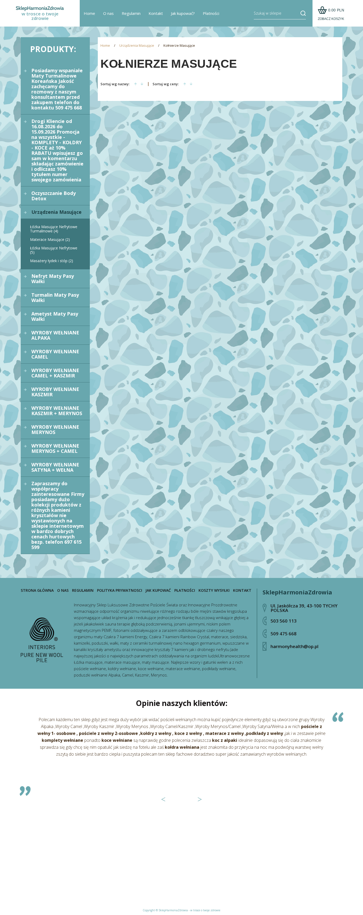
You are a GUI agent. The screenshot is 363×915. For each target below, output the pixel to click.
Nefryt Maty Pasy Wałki (52, 278)
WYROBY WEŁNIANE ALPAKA (55, 335)
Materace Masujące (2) (50, 239)
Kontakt (156, 13)
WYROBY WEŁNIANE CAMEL (55, 354)
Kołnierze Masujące (179, 45)
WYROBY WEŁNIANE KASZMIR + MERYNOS (56, 410)
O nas (108, 13)
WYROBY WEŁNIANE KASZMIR (55, 392)
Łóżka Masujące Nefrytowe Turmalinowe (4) (53, 228)
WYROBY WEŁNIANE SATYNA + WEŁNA (55, 467)
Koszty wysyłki (214, 590)
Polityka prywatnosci (119, 590)
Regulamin (131, 13)
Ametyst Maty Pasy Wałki (54, 316)
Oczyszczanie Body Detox (53, 196)
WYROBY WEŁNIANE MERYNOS (55, 429)
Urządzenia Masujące (56, 212)
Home (89, 13)
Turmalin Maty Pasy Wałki (55, 297)
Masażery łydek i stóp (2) (51, 260)
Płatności (211, 13)
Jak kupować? (183, 13)
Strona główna (37, 590)
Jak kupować (158, 590)
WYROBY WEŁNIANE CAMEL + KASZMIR (55, 373)
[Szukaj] (301, 13)
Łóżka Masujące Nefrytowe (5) (53, 250)
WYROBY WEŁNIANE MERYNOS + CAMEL (55, 448)
